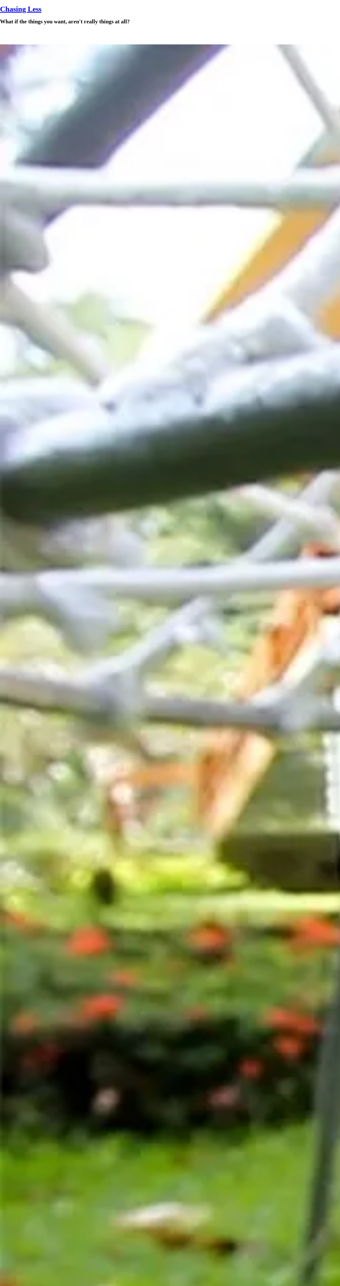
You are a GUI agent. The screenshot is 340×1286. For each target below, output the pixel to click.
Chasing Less (20, 9)
